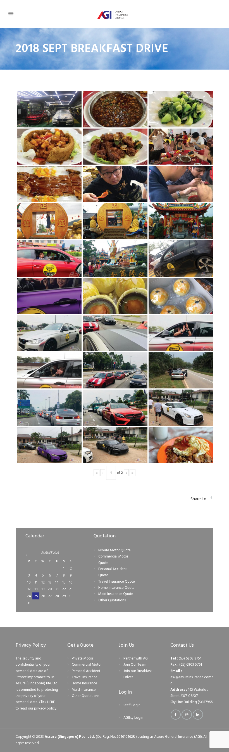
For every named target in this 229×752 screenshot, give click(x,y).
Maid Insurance (84, 690)
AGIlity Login (133, 718)
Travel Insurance (84, 677)
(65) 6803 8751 (190, 658)
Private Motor (82, 658)
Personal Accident (86, 671)
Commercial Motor (87, 665)
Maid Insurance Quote (115, 594)
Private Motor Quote (114, 550)
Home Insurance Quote (116, 588)
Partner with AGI (136, 658)
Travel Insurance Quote (116, 582)
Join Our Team (134, 665)
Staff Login (131, 705)
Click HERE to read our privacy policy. (36, 705)
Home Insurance (84, 683)
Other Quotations (112, 600)
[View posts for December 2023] (29, 555)
